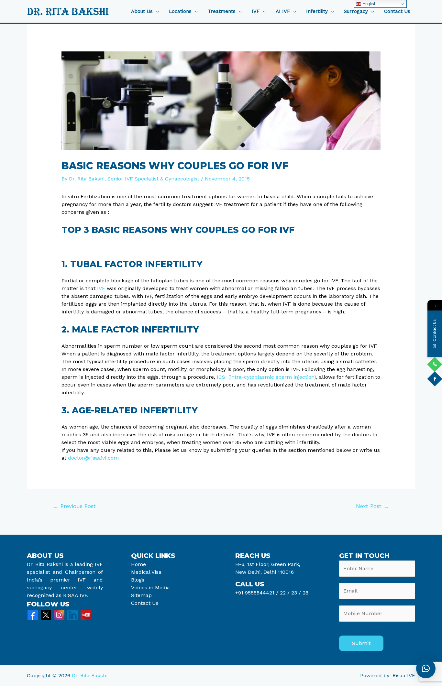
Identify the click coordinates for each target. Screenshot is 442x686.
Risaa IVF (403, 675)
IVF (101, 288)
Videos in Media (150, 587)
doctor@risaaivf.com (93, 458)
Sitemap (141, 595)
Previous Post (74, 506)
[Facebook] (33, 614)
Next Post (372, 506)
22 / (285, 593)
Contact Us (397, 11)
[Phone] (434, 364)
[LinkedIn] (72, 614)
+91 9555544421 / (257, 593)
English (368, 3)
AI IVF (283, 11)
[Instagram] (59, 614)
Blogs (137, 580)
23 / (296, 593)
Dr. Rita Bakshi (89, 675)
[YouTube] (86, 614)
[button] (426, 668)
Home (138, 564)
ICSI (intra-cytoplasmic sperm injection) (266, 377)
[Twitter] (46, 614)
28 (304, 593)
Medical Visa (146, 572)
